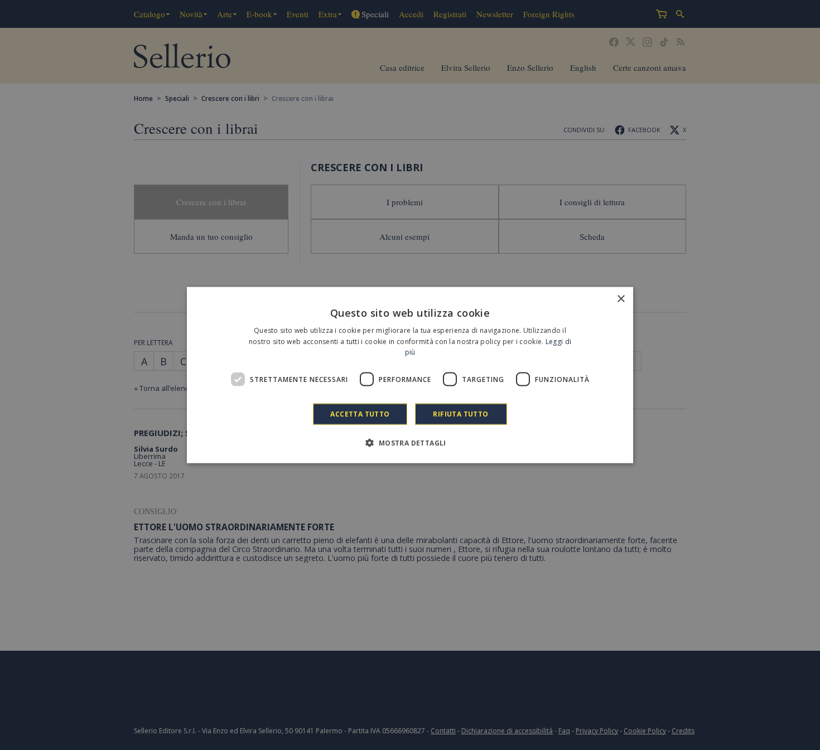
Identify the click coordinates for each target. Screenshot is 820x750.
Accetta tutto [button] (359, 414)
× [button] (620, 298)
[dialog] (410, 375)
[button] (410, 442)
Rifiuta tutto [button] (460, 414)
